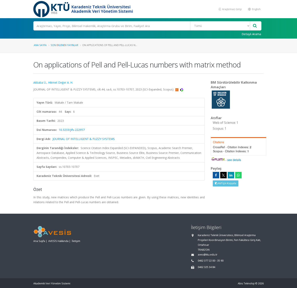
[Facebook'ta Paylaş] (216, 175)
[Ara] (254, 25)
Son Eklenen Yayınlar (64, 45)
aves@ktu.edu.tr (207, 254)
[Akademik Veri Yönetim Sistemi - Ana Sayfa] (51, 9)
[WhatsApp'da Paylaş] (238, 175)
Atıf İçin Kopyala (226, 183)
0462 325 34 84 (206, 267)
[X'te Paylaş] (223, 175)
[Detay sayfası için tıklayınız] (221, 99)
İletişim (76, 241)
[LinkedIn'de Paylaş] (231, 175)
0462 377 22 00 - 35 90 (210, 260)
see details (234, 160)
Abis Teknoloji (246, 283)
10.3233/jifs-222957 (72, 130)
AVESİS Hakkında (58, 241)
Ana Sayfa (40, 45)
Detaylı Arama (251, 34)
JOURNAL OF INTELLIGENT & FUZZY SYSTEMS (84, 139)
